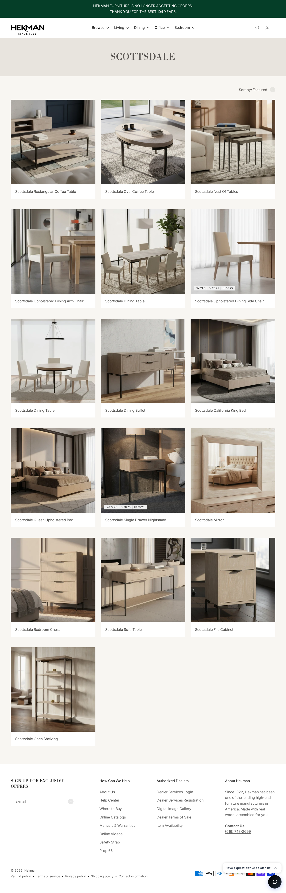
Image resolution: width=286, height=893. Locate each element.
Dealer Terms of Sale (174, 817)
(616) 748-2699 (238, 831)
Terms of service (48, 876)
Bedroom (182, 27)
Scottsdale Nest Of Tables (216, 191)
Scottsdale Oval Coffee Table (129, 191)
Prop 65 (106, 850)
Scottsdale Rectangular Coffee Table (45, 191)
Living (119, 27)
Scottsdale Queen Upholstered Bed (44, 520)
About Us (107, 792)
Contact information (133, 876)
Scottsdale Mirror (209, 520)
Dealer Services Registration (180, 800)
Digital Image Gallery (174, 808)
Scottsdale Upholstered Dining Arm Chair (49, 301)
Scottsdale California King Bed (220, 410)
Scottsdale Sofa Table (123, 629)
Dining (139, 27)
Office (160, 27)
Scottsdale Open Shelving (36, 739)
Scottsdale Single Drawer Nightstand (135, 520)
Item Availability (170, 825)
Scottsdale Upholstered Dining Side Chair (229, 301)
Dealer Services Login (175, 792)
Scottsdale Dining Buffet (125, 410)
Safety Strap (109, 842)
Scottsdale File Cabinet (214, 629)
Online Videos (110, 834)
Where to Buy (110, 808)
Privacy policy (75, 876)
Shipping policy (102, 876)
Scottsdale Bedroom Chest (37, 629)
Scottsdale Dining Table (125, 301)
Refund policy (21, 876)
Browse (98, 27)
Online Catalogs (112, 817)
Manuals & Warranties (117, 825)
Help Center (109, 800)
